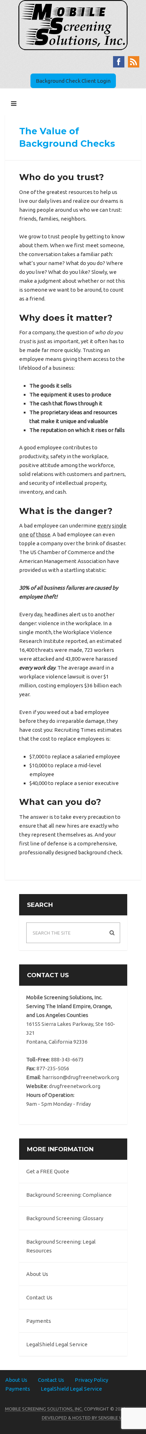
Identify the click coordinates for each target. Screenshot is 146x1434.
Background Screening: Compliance (69, 1195)
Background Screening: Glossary (64, 1218)
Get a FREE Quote (47, 1171)
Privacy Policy (91, 1380)
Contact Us (39, 1297)
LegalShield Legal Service (57, 1344)
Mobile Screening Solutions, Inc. (44, 1408)
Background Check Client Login (73, 81)
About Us (37, 1274)
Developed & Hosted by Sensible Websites (91, 1417)
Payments (38, 1321)
